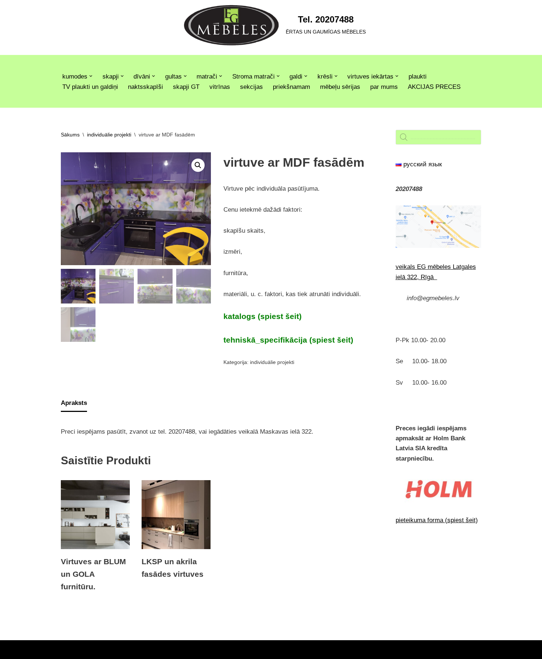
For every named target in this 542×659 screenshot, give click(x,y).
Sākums (70, 135)
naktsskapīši (145, 86)
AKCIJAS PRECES (434, 86)
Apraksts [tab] (74, 402)
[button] (91, 76)
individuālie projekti (109, 135)
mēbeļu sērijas (340, 86)
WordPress (130, 649)
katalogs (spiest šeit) (262, 316)
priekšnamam (291, 86)
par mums (384, 86)
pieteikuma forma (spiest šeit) (437, 520)
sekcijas (251, 86)
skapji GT (186, 86)
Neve (68, 649)
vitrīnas (219, 86)
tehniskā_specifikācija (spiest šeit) (288, 340)
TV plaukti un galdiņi (90, 86)
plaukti (418, 76)
